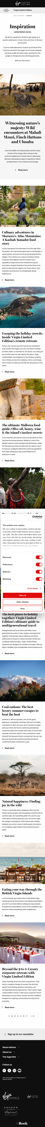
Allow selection (22, 602)
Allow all (22, 595)
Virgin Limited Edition (22, 10)
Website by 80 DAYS (7, 1079)
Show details (32, 588)
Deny (22, 608)
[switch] (39, 564)
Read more (23, 170)
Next (33, 1016)
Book (23, 1123)
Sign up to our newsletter (21, 1034)
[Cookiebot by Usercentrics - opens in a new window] (32, 517)
